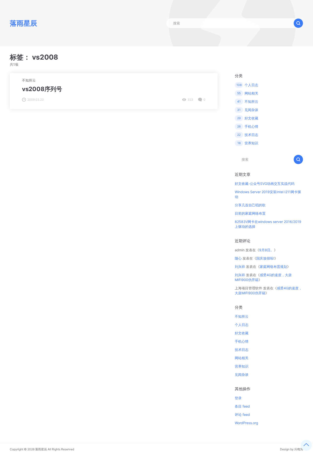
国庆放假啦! (265, 258)
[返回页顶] (306, 445)
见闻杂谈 (241, 374)
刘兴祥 (240, 266)
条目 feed (242, 406)
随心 (238, 258)
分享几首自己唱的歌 (250, 205)
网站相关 (241, 358)
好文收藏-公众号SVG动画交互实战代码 (264, 183)
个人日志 (241, 325)
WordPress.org (246, 423)
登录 (238, 398)
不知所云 (29, 80)
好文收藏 (241, 333)
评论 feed (242, 414)
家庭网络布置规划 (273, 266)
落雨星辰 (41, 449)
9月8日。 (266, 250)
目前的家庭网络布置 (250, 213)
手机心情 (241, 341)
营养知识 (241, 366)
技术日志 (241, 349)
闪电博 (298, 449)
